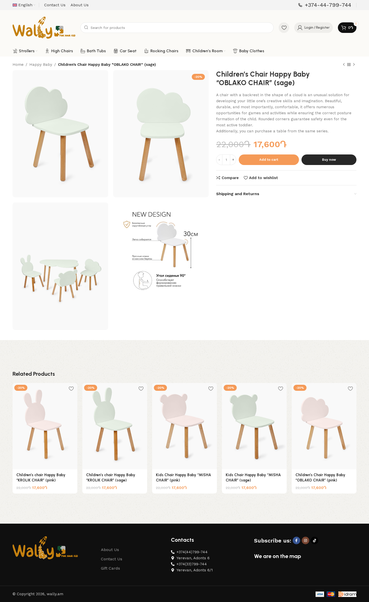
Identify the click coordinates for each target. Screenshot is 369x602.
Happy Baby (40, 64)
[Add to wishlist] (71, 388)
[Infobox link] (324, 5)
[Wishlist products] (284, 28)
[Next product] (353, 64)
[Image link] (45, 547)
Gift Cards (110, 568)
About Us (110, 549)
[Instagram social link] (305, 540)
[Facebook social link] (296, 540)
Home (18, 64)
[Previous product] (343, 64)
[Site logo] (44, 27)
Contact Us (111, 559)
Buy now (329, 159)
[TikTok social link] (314, 540)
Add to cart (268, 159)
